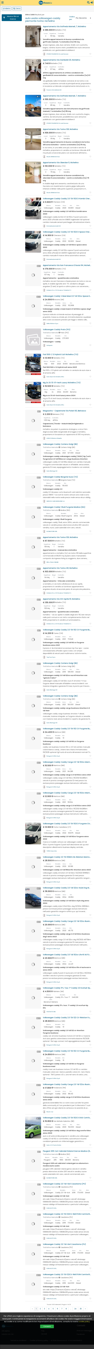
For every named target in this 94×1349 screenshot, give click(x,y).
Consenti (47, 1326)
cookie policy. (84, 1321)
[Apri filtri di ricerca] (88, 2)
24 (75, 1309)
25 (81, 1309)
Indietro (7, 8)
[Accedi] (92, 2)
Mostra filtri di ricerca (13, 17)
